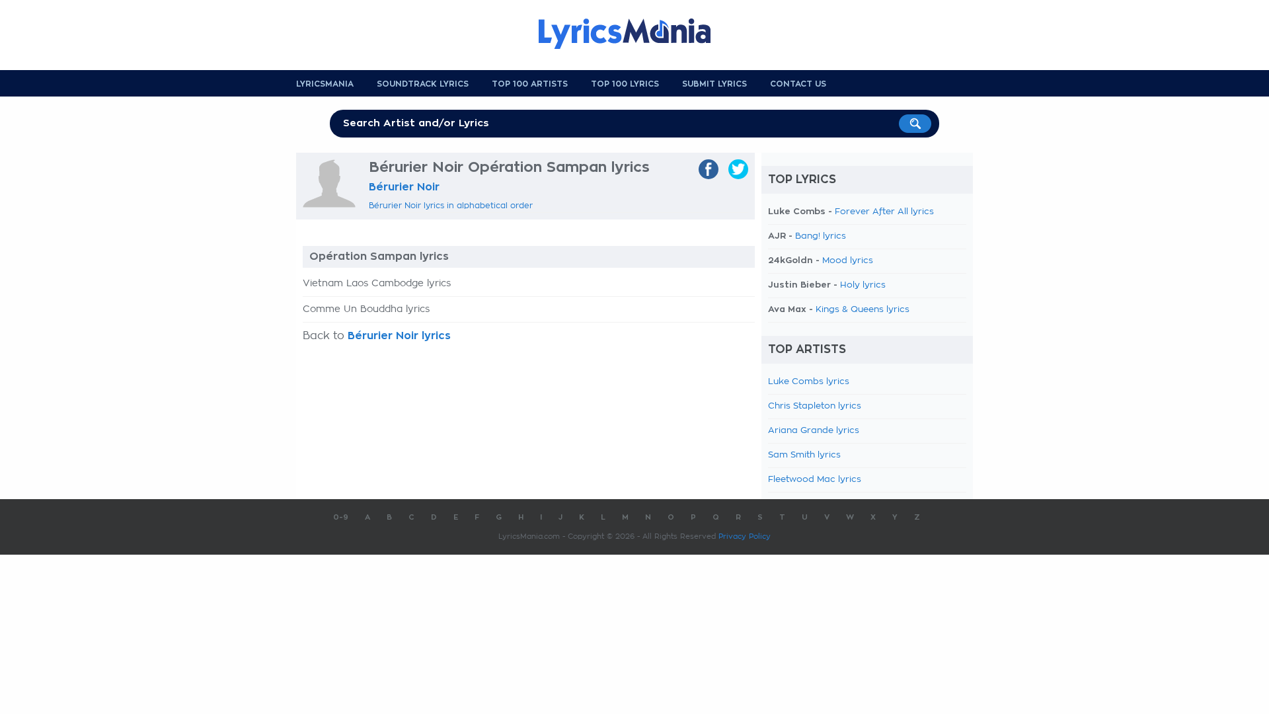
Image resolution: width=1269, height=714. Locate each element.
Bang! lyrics (820, 236)
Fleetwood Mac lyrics (814, 479)
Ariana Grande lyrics (813, 430)
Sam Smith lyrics (804, 455)
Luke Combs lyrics (808, 381)
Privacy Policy (744, 536)
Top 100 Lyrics (625, 84)
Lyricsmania (325, 84)
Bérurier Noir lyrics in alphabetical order (451, 206)
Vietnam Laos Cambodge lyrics (377, 283)
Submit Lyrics (714, 84)
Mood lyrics (847, 261)
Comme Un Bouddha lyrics (366, 309)
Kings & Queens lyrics (862, 309)
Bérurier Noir (404, 187)
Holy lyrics (863, 285)
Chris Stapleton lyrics (814, 406)
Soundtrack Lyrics (423, 84)
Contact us (798, 84)
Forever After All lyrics (884, 212)
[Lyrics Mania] (634, 33)
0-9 (340, 517)
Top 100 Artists (530, 84)
